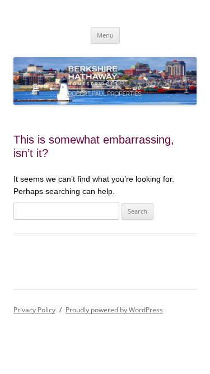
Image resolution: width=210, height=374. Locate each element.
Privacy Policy (34, 310)
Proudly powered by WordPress (114, 310)
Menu (105, 35)
